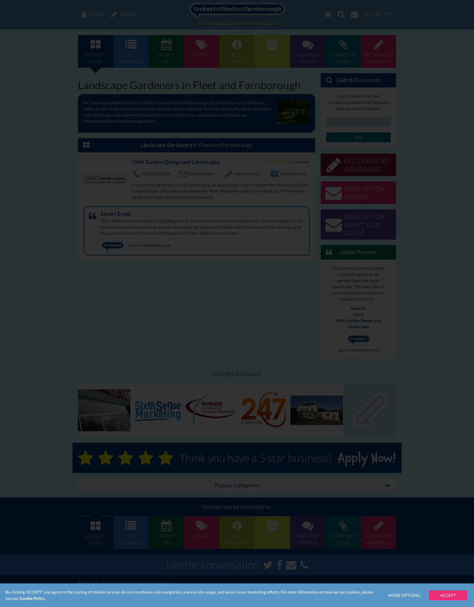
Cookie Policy (32, 598)
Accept (448, 595)
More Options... (405, 595)
